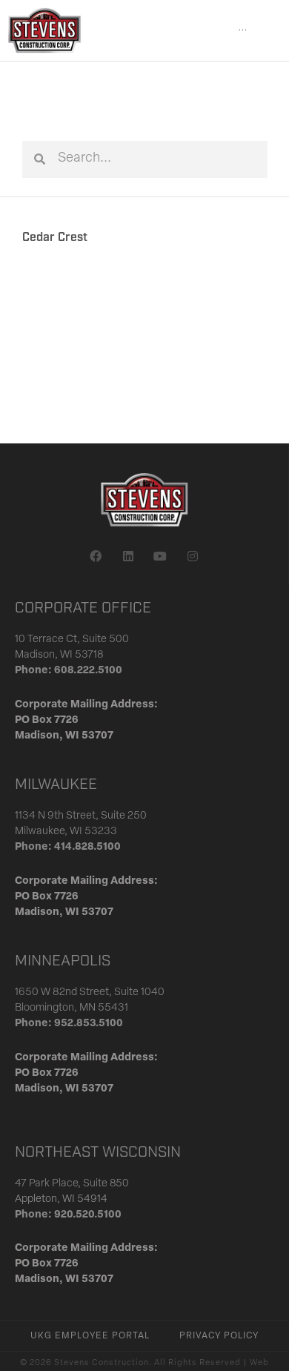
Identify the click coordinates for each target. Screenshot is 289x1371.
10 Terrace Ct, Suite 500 (72, 639)
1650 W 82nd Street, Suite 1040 (90, 992)
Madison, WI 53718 (59, 655)
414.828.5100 (87, 847)
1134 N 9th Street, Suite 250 (81, 816)
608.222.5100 (88, 670)
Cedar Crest (54, 237)
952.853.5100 (88, 1023)
